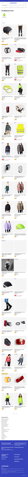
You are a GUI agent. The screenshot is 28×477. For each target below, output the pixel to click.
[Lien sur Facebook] (2, 459)
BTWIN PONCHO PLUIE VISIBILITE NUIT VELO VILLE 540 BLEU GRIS (19, 367)
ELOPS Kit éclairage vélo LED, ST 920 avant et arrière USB (19, 58)
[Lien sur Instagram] (5, 459)
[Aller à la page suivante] (17, 413)
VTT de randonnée (3, 430)
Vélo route (2, 432)
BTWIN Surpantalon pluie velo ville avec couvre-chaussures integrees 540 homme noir (7, 78)
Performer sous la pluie (4, 426)
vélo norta (2, 428)
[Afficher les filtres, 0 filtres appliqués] (2, 21)
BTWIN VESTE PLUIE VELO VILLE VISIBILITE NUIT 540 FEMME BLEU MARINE (7, 156)
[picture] (7, 30)
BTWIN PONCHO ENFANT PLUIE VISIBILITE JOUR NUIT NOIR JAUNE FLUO (8, 407)
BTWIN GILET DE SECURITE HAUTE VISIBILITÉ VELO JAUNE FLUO (19, 136)
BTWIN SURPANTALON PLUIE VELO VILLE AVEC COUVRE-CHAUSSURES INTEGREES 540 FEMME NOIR (20, 39)
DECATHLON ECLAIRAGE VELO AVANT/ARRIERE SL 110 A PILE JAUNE (7, 387)
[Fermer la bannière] (26, 0)
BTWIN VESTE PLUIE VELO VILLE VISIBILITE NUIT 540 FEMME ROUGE (7, 367)
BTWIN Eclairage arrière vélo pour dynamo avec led (19, 350)
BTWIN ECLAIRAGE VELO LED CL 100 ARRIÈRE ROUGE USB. (7, 116)
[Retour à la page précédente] (11, 413)
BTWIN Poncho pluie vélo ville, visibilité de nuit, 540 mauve (7, 234)
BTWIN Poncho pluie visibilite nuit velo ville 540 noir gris (7, 272)
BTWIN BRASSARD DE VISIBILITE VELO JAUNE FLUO (19, 272)
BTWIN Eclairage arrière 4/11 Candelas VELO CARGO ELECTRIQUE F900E (7, 350)
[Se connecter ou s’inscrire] (24, 3)
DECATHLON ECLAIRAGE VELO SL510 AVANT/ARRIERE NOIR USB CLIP (19, 176)
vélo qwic (2, 433)
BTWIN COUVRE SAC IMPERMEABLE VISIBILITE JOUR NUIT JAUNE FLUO (7, 254)
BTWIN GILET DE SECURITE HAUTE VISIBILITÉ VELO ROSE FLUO (19, 292)
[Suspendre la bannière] (24, 0)
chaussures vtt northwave (4, 431)
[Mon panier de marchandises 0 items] (26, 3)
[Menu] (2, 3)
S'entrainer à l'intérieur (4, 425)
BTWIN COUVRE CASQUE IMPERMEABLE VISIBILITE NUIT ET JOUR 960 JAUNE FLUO (20, 234)
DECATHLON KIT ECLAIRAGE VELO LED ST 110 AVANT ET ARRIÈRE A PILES (7, 331)
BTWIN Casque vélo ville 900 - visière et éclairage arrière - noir (7, 38)
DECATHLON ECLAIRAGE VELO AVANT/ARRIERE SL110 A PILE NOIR (7, 58)
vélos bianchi (3, 434)
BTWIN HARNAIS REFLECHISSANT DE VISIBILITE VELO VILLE (19, 312)
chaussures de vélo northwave (5, 429)
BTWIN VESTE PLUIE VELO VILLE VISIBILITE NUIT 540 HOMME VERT (6, 136)
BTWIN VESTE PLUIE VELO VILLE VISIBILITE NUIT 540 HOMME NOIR (6, 215)
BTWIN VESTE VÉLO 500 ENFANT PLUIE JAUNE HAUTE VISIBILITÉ (20, 407)
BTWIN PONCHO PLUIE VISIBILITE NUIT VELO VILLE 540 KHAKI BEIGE (7, 195)
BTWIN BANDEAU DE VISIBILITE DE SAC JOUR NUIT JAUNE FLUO (20, 254)
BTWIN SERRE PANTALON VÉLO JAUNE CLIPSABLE (7, 97)
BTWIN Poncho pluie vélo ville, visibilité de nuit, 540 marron (20, 215)
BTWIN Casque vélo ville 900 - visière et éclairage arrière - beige (20, 116)
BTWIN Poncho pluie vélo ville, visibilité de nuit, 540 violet (20, 195)
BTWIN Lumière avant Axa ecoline (19, 330)
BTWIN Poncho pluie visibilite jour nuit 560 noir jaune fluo (20, 97)
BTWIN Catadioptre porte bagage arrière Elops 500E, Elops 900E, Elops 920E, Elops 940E (19, 387)
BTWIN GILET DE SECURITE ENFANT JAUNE (19, 77)
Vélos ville (2, 427)
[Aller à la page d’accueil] (13, 3)
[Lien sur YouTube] (3, 459)
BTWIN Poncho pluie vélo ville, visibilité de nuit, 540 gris (20, 156)
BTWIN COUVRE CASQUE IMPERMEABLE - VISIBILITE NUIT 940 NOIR (8, 292)
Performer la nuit (4, 17)
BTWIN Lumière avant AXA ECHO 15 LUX (7, 176)
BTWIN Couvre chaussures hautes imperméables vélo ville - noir (7, 312)
